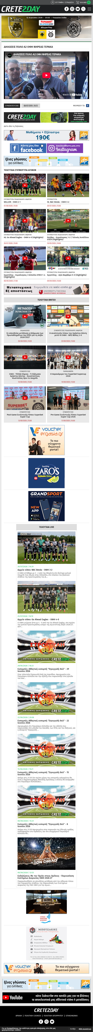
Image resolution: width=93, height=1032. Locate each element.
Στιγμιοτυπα (9, 199)
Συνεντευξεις (12, 105)
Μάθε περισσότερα (85, 1029)
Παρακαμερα (68, 371)
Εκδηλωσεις (25, 331)
